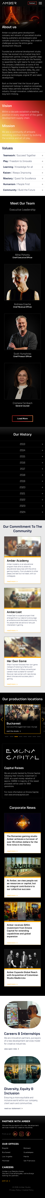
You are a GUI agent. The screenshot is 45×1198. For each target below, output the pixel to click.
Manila (26, 1156)
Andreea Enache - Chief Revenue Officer (22, 265)
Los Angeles (7, 1156)
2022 (22, 499)
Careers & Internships (22, 1034)
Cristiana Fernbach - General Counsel (22, 364)
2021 (22, 493)
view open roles (10, 1049)
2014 (22, 450)
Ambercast (14, 612)
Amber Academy (18, 560)
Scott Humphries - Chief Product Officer (22, 314)
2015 (22, 456)
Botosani (27, 1148)
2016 (22, 462)
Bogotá (5, 1148)
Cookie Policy (27, 1190)
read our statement (12, 1108)
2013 (22, 444)
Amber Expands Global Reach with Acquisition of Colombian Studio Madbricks (22, 975)
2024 (22, 512)
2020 (22, 487)
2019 (22, 481)
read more (11, 581)
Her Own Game (17, 661)
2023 (22, 506)
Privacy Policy (15, 1190)
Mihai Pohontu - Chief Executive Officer (22, 215)
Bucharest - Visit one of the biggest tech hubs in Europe (21, 706)
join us (5, 1181)
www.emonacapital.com (18, 795)
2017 (22, 468)
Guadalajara (28, 1152)
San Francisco (29, 1161)
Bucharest (6, 1152)
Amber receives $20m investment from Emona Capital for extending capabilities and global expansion (19, 931)
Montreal (5, 1161)
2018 (22, 475)
